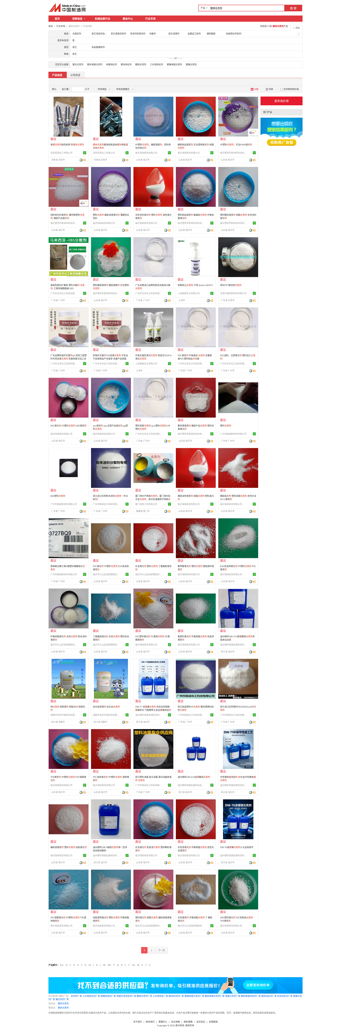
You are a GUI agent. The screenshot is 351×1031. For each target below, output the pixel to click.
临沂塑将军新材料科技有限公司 (234, 152)
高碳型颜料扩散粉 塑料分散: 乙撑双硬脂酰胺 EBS (67, 287)
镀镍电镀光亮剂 (174, 64)
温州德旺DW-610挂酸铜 (194, 777)
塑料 (225, 425)
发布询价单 (281, 101)
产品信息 (57, 75)
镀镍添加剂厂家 (108, 996)
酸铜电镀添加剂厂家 (251, 996)
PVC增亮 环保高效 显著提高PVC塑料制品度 (195, 357)
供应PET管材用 (230, 285)
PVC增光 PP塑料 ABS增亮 (68, 425)
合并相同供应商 (291, 89)
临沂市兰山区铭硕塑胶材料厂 (106, 574)
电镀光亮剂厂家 (232, 996)
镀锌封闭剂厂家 (176, 996)
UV (133, 965)
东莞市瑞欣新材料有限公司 (233, 293)
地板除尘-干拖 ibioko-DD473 (195, 285)
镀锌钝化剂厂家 (269, 996)
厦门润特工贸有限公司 (146, 504)
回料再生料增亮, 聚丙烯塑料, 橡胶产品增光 (67, 216)
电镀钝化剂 (111, 64)
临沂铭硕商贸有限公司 (146, 152)
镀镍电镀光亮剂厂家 (194, 996)
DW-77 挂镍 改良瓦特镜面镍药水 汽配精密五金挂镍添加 (153, 708)
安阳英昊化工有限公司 (61, 152)
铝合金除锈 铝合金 (106, 706)
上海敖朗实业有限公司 (189, 293)
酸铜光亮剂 (140, 64)
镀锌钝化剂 (126, 64)
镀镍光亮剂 (191, 64)
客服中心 (162, 1021)
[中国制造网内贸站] (67, 7)
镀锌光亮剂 (63, 1003)
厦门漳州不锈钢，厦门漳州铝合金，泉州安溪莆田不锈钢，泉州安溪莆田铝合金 (152, 499)
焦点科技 (180, 1025)
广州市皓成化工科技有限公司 (106, 504)
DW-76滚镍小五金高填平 (236, 847)
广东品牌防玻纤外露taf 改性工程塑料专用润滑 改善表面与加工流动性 (68, 359)
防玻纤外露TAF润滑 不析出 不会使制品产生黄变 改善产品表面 (110, 357)
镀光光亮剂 (77, 64)
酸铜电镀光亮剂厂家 (214, 996)
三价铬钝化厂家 (160, 996)
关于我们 (137, 1021)
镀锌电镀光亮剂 (94, 64)
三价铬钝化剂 (156, 64)
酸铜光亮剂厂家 (144, 996)
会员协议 (200, 1021)
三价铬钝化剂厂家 (91, 996)
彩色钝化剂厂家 (284, 996)
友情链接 (213, 1021)
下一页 (161, 950)
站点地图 (175, 1021)
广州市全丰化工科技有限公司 (64, 293)
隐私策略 (188, 1021)
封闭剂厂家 (76, 996)
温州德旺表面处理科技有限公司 (234, 644)
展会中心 (128, 18)
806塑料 (57, 496)
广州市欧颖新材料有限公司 (233, 433)
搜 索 (293, 8)
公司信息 (75, 75)
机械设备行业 (102, 18)
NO (109, 965)
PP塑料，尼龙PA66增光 (236, 144)
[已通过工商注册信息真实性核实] (84, 152)
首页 (57, 18)
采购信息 (77, 18)
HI (90, 965)
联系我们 (150, 1021)
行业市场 (150, 18)
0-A (61, 965)
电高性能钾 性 (67, 144)
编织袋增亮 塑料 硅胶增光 (68, 847)
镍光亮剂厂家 (62, 999)
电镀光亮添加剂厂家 (126, 996)
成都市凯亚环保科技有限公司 (64, 715)
